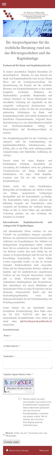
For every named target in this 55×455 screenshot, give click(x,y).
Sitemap (25, 450)
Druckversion (15, 450)
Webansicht (44, 450)
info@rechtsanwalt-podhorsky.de (36, 321)
